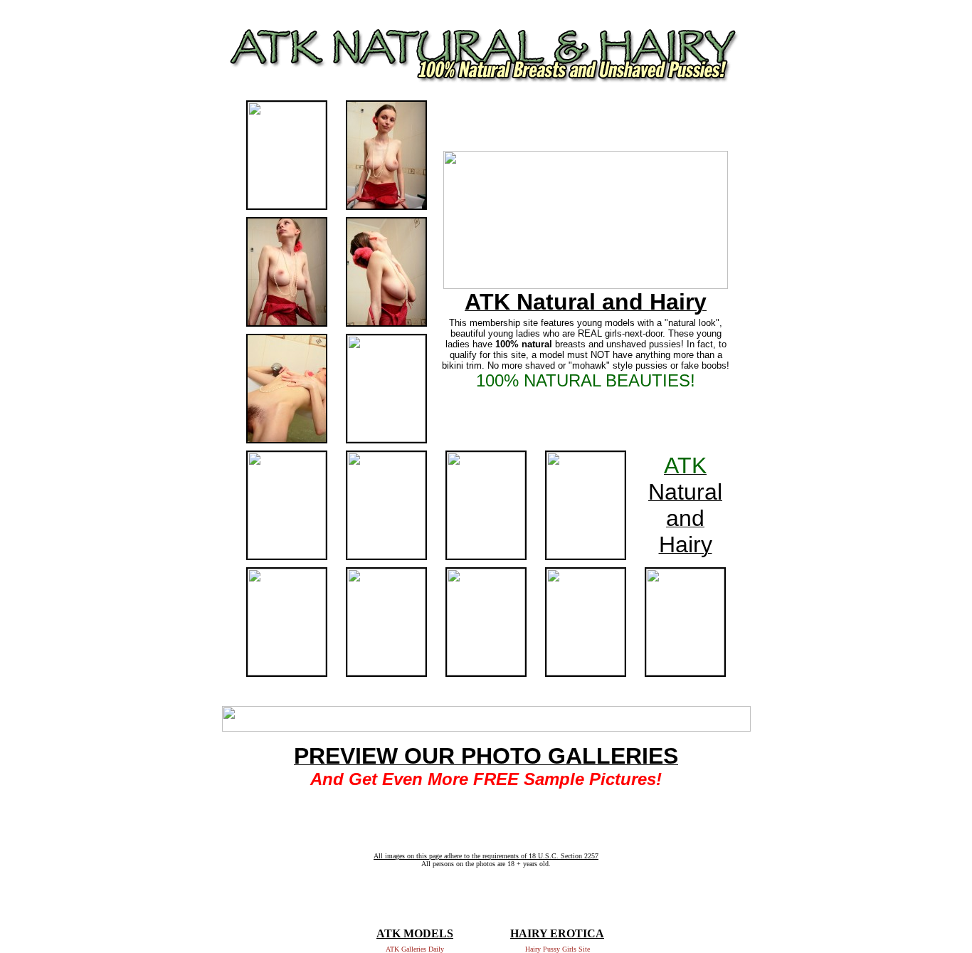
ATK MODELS (414, 933)
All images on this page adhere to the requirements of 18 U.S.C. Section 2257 (486, 856)
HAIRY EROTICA (557, 933)
